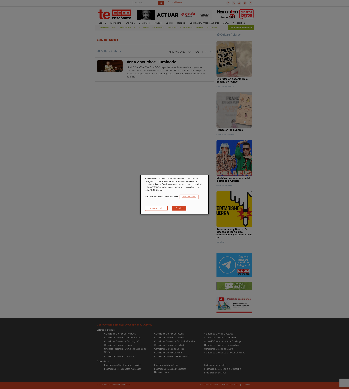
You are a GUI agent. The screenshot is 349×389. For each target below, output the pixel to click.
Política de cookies (189, 197)
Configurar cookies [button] (156, 208)
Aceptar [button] (179, 208)
